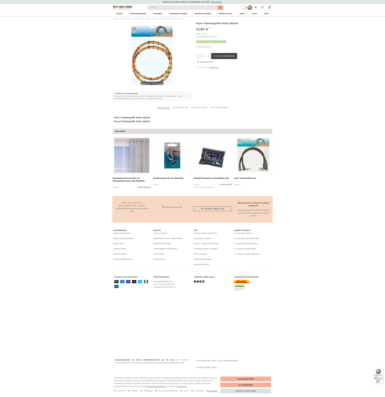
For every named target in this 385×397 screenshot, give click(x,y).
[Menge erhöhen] (204, 56)
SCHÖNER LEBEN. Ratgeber (206, 249)
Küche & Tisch (225, 14)
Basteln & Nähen (203, 14)
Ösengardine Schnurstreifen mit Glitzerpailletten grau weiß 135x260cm (129, 179)
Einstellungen (212, 391)
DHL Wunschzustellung (168, 391)
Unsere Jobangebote (123, 259)
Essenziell (121, 391)
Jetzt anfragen (216, 2)
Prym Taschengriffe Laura (245, 178)
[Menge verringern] (208, 56)
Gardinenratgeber (202, 259)
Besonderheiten (180, 107)
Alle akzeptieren (245, 379)
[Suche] (220, 7)
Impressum (181, 386)
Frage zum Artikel (199, 107)
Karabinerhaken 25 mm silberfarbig (168, 178)
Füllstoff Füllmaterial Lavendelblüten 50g (211, 178)
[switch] (378, 381)
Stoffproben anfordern (165, 249)
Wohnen (158, 14)
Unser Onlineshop (121, 233)
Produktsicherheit (219, 107)
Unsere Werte (119, 254)
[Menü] (382, 369)
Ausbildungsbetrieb (246, 249)
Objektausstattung (162, 244)
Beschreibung (163, 107)
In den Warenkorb (225, 56)
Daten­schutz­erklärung (156, 386)
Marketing (148, 391)
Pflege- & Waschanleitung (206, 244)
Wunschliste (206, 62)
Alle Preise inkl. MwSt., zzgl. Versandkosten (217, 361)
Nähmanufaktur (138, 14)
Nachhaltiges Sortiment (248, 238)
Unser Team (118, 244)
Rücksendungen (201, 264)
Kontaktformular (173, 207)
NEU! (267, 14)
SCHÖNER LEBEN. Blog (214, 209)
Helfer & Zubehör (152, 19)
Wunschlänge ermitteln (205, 233)
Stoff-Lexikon (200, 254)
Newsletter (159, 259)
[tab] (164, 107)
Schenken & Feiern (178, 14)
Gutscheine (158, 254)
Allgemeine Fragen (203, 238)
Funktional (199, 391)
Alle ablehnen (246, 385)
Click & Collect (160, 233)
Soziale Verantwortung (248, 254)
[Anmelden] (255, 7)
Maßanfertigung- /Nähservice (167, 238)
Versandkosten (213, 67)
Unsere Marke (119, 249)
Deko (242, 14)
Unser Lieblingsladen (123, 238)
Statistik (134, 391)
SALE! (254, 14)
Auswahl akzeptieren (245, 391)
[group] (132, 155)
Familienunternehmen (247, 244)
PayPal (186, 391)
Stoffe (119, 14)
